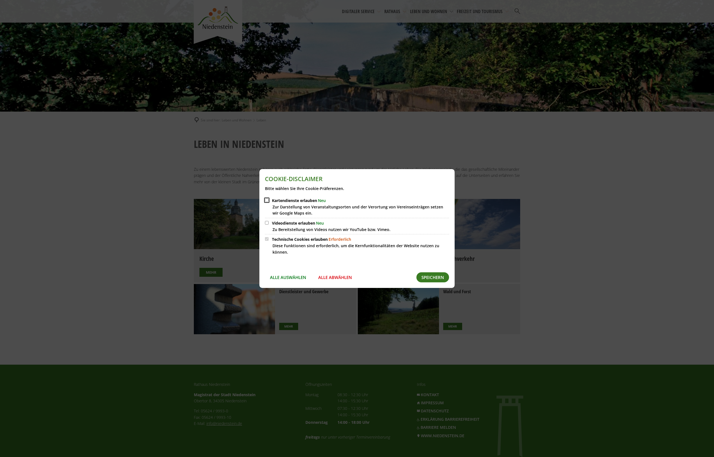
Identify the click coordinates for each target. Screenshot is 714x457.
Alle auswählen (288, 277)
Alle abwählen (335, 277)
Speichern (432, 277)
